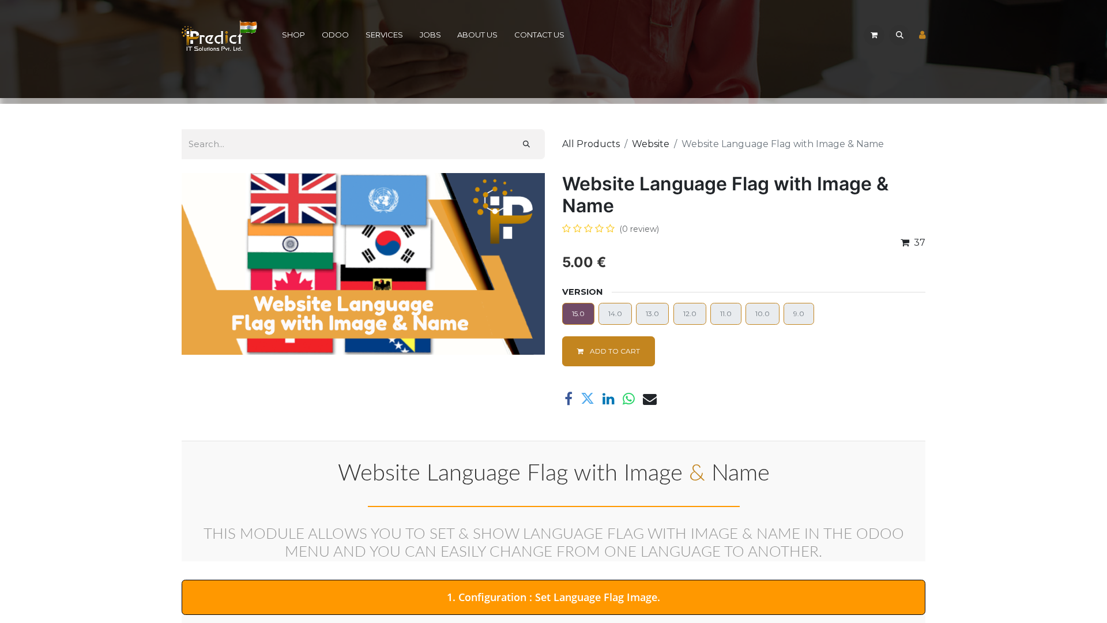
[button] (899, 35)
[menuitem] (294, 35)
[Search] (526, 144)
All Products (591, 143)
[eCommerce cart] (874, 35)
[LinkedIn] (609, 399)
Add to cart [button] (614, 351)
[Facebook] (568, 399)
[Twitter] (587, 399)
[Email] (650, 399)
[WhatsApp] (629, 399)
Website (650, 143)
